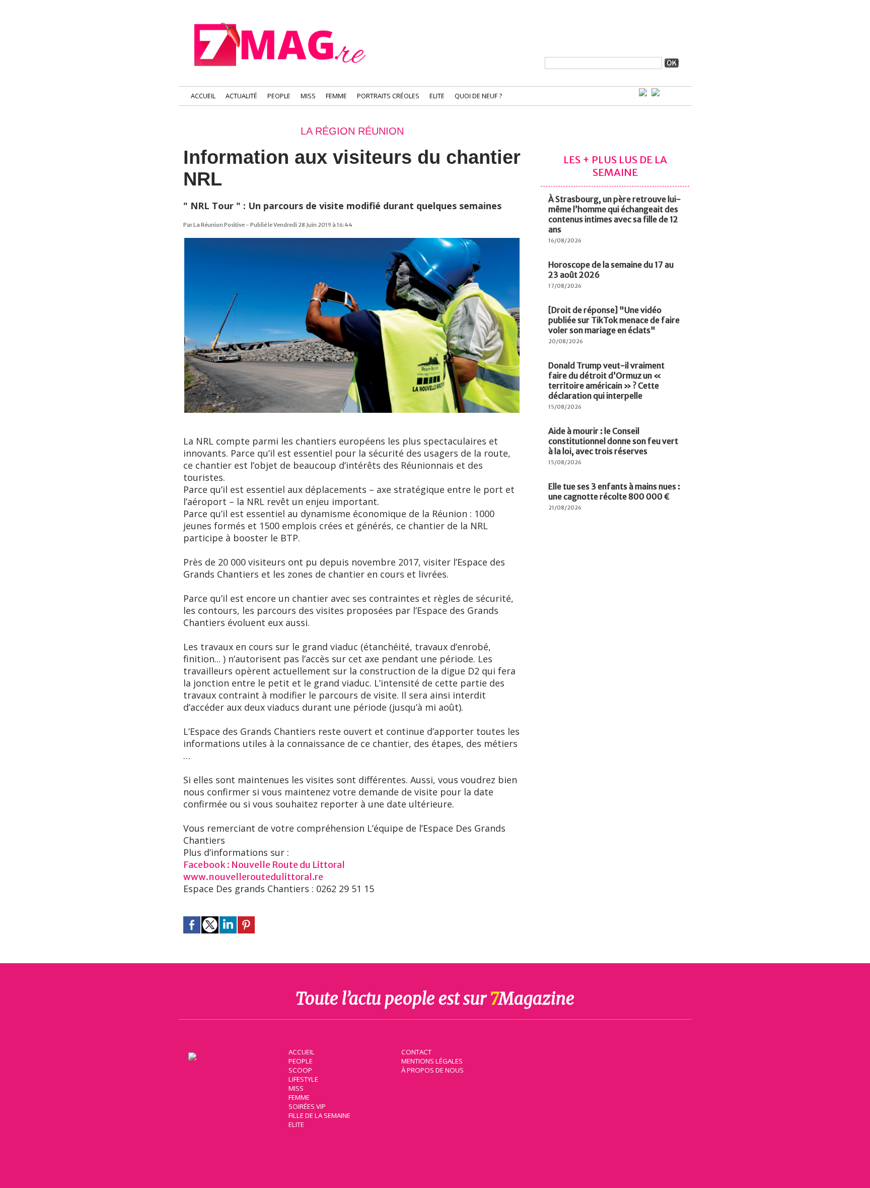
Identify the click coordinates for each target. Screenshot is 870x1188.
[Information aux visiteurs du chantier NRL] (352, 242)
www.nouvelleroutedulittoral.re (253, 877)
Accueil (203, 96)
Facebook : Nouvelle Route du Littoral (264, 864)
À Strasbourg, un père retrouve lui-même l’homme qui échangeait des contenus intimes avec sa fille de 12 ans (614, 214)
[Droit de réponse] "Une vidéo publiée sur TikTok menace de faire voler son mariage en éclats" (614, 320)
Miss (308, 96)
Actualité (241, 96)
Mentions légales (432, 1061)
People (279, 96)
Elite (437, 96)
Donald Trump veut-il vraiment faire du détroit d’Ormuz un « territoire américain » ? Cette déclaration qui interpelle (606, 380)
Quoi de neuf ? (478, 96)
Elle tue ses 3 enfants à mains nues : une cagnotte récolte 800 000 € (614, 491)
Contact (416, 1051)
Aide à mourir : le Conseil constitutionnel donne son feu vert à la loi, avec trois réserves (613, 441)
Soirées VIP (307, 1106)
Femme (336, 96)
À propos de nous (432, 1070)
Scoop (300, 1070)
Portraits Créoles (388, 96)
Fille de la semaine (319, 1115)
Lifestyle (303, 1079)
